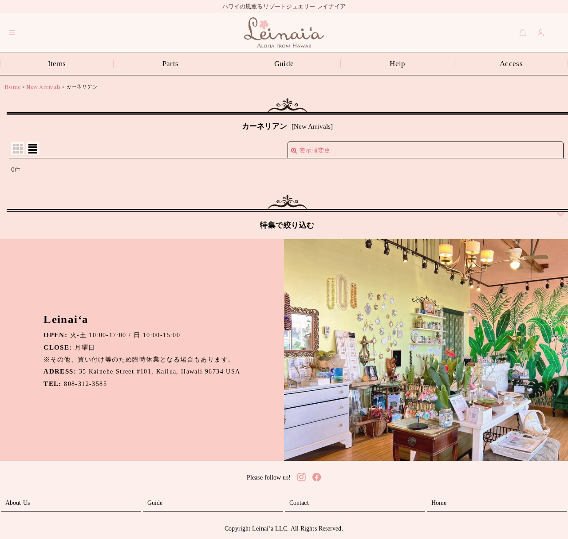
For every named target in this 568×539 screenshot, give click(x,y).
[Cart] (523, 32)
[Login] (541, 32)
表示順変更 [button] (314, 150)
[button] (12, 32)
